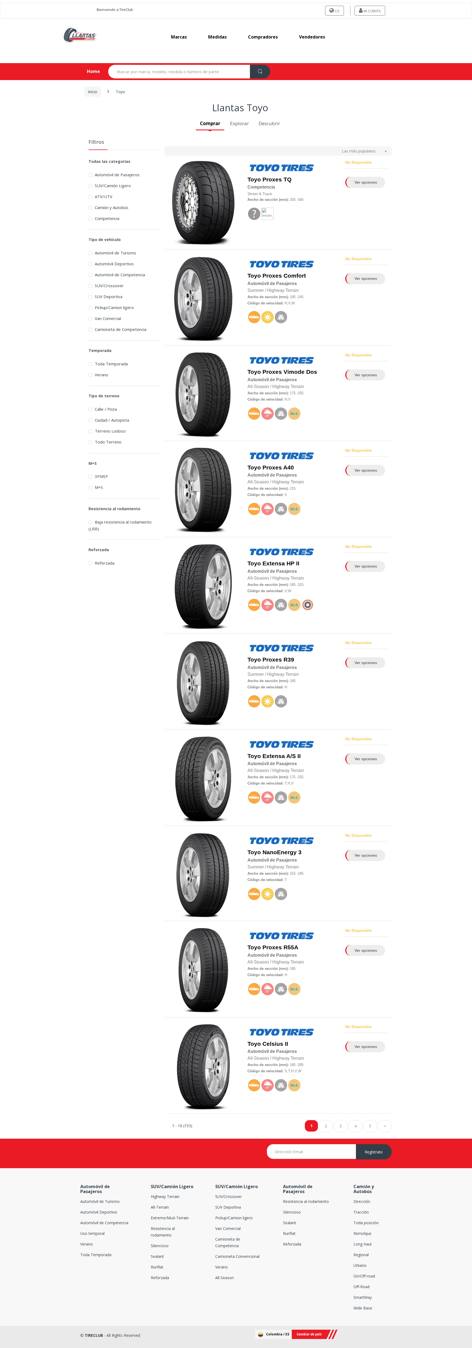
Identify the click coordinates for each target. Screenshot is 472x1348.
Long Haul (362, 1244)
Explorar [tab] (239, 123)
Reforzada (104, 563)
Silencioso (160, 1245)
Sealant (157, 1256)
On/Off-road (364, 1276)
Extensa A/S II (281, 756)
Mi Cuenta (372, 11)
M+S (99, 487)
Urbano (360, 1265)
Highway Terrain (165, 1196)
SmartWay (362, 1297)
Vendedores (312, 37)
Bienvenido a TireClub (115, 9)
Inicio (92, 91)
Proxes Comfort (284, 275)
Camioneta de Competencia (120, 329)
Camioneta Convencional (237, 1256)
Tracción (361, 1212)
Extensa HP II (280, 563)
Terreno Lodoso (110, 431)
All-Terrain (160, 1207)
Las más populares (359, 151)
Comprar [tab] (210, 123)
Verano (101, 374)
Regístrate (374, 1152)
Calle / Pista (106, 409)
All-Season (224, 1277)
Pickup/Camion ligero (114, 307)
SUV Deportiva (108, 296)
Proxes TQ (276, 179)
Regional (361, 1254)
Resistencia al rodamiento (306, 1201)
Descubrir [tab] (269, 123)
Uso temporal (92, 1233)
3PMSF (101, 476)
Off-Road (361, 1286)
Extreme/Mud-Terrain (170, 1217)
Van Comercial (108, 318)
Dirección (361, 1201)
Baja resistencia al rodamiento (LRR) (120, 525)
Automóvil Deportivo (114, 263)
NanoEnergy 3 (282, 852)
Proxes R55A (280, 947)
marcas (179, 37)
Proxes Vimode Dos (289, 372)
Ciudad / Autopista (112, 420)
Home (89, 71)
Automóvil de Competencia (120, 274)
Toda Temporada (111, 363)
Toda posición (366, 1222)
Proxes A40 (278, 467)
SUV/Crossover (109, 285)
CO (337, 11)
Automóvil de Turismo (115, 252)
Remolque (362, 1233)
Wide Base (362, 1308)
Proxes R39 (278, 659)
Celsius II (275, 1044)
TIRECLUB (94, 1335)
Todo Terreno (108, 442)
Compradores (263, 37)
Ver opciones (366, 182)
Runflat (157, 1267)
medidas (217, 37)
